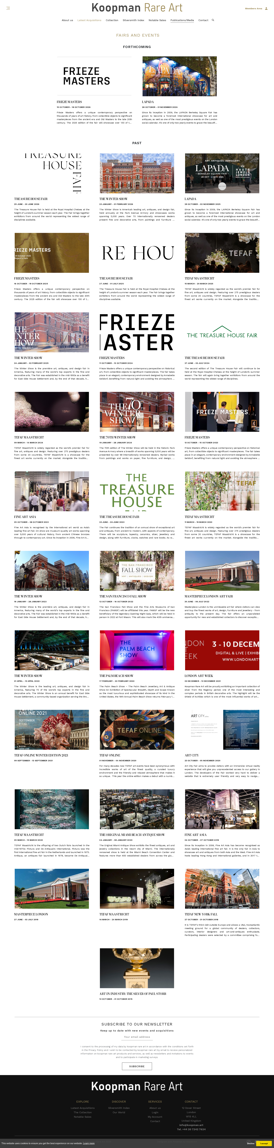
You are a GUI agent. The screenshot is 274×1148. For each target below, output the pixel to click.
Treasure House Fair (31, 199)
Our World (119, 1112)
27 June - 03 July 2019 (26, 919)
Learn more (89, 1143)
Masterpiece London (31, 914)
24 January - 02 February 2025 (31, 363)
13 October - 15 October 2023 (201, 442)
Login (155, 1112)
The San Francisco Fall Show (123, 596)
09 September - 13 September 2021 (33, 760)
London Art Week (199, 676)
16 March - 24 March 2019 (113, 919)
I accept (264, 1143)
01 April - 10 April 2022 (27, 681)
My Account (155, 1116)
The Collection (83, 1112)
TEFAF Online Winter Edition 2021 (41, 755)
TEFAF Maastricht (199, 278)
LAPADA (148, 102)
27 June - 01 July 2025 (111, 283)
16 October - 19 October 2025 (31, 283)
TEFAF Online (109, 755)
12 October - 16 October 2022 (116, 601)
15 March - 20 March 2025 (199, 283)
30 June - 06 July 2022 (197, 601)
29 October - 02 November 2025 (203, 204)
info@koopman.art (191, 1124)
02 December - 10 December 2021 (203, 681)
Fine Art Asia (25, 517)
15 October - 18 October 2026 (74, 107)
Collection (112, 20)
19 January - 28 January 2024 (115, 442)
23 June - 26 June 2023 (111, 522)
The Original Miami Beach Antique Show (132, 835)
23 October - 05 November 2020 (202, 760)
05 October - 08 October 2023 (31, 522)
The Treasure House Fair (205, 358)
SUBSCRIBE (137, 1066)
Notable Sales (157, 20)
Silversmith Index (133, 20)
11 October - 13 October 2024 (116, 363)
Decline (250, 1143)
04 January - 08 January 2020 (115, 840)
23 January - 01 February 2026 (116, 204)
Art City (192, 755)
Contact (203, 20)
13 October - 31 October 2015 (115, 999)
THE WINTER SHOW (113, 199)
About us (67, 20)
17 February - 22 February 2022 (116, 681)
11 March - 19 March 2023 (198, 522)
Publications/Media (182, 20)
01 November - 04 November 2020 (117, 760)
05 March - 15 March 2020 (28, 840)
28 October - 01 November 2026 (160, 107)
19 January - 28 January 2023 (30, 601)
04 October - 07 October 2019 (202, 840)
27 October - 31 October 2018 (201, 919)
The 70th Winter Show (117, 437)
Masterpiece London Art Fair (209, 596)
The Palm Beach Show (116, 676)
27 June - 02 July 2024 (197, 363)
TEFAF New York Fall (201, 914)
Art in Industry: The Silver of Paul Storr (132, 994)
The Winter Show (28, 358)
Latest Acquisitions (89, 20)
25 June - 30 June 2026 (26, 204)
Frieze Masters (69, 102)
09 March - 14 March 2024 (28, 442)
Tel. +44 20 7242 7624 (191, 1129)
